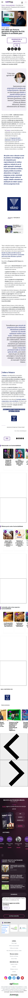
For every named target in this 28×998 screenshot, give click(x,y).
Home (3, 5)
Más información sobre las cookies (14, 951)
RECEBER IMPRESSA (20, 826)
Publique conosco (14, 969)
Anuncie (14, 967)
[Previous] (13, 485)
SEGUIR (9, 847)
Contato (14, 972)
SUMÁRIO (20, 817)
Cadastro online (14, 964)
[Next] (13, 510)
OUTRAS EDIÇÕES (14, 916)
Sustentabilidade (10, 5)
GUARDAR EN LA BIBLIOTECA (17, 40)
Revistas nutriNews (14, 956)
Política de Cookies (14, 948)
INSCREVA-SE (20, 820)
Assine (4, 806)
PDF (16, 45)
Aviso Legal (14, 943)
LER (20, 813)
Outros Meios (14, 959)
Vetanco (8, 130)
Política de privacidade (14, 946)
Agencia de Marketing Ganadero (17, 992)
